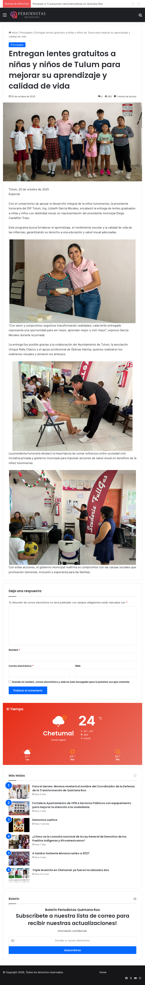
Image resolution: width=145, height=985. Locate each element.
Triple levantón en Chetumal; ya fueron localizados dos (70, 870)
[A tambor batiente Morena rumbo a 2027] (19, 858)
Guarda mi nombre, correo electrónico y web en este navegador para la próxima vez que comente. (71, 681)
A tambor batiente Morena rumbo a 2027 (60, 853)
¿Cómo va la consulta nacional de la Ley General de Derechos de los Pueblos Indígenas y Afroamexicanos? (79, 838)
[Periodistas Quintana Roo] (28, 14)
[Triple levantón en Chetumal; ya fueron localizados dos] (19, 875)
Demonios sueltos (44, 820)
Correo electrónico (21, 665)
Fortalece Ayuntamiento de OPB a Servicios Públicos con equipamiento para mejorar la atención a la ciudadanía (81, 805)
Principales (26, 32)
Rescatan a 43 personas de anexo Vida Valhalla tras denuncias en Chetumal (77, 3)
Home (102, 972)
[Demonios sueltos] (19, 825)
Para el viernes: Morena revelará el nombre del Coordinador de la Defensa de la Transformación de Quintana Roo (83, 788)
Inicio (14, 32)
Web (77, 665)
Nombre (14, 649)
